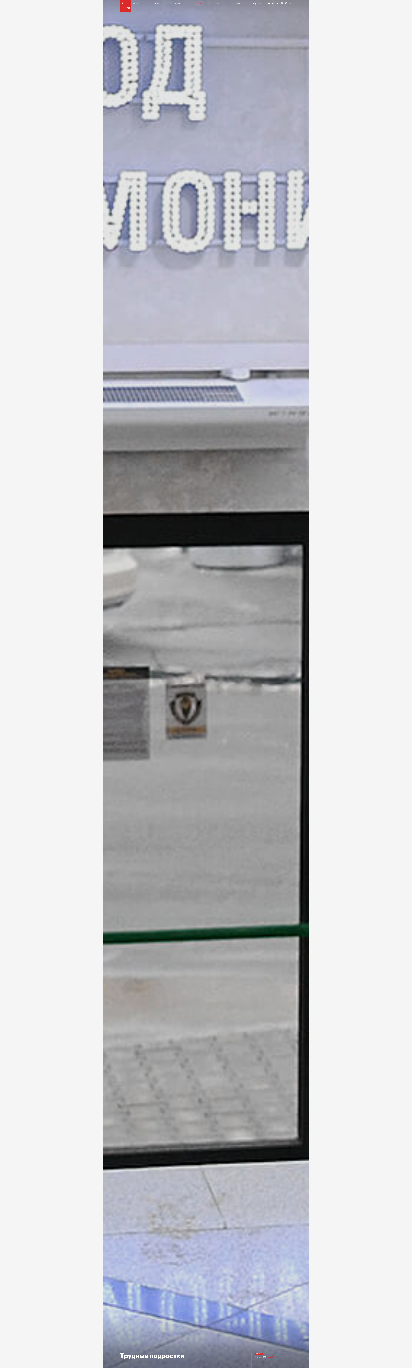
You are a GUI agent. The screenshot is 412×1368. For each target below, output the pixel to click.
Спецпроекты (238, 3)
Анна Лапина (273, 1357)
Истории (198, 3)
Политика (155, 3)
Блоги (217, 3)
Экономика (177, 3)
